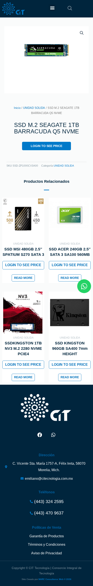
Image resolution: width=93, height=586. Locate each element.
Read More (23, 278)
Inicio (17, 107)
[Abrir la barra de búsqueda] (70, 8)
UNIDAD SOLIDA (34, 107)
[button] (52, 7)
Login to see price (46, 146)
